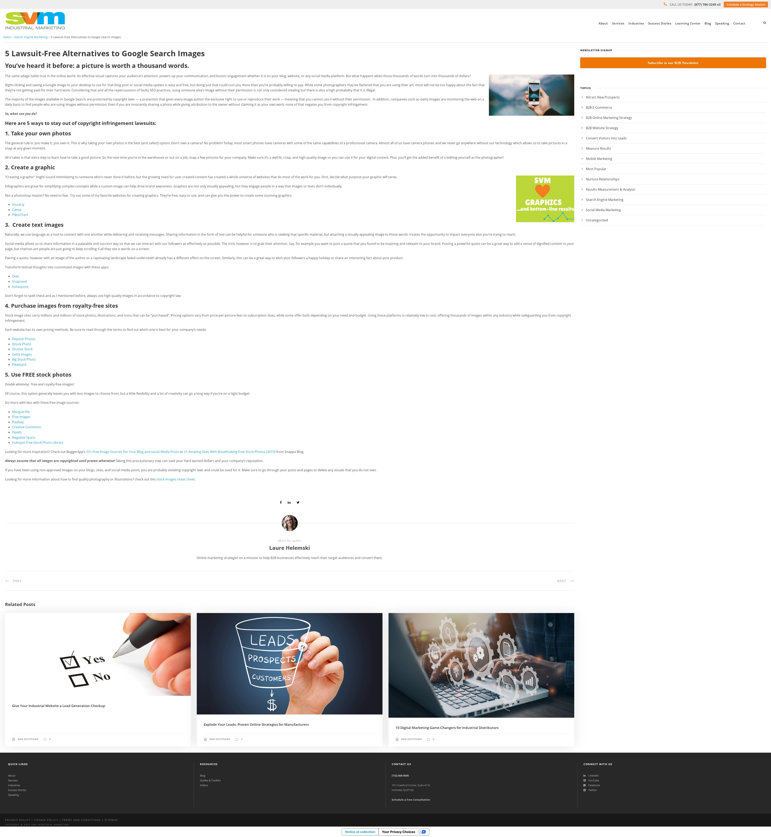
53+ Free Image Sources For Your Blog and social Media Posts (132, 452)
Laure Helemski (289, 547)
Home (7, 37)
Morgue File (21, 412)
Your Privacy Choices (398, 832)
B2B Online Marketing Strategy (609, 117)
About (603, 23)
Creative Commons (26, 427)
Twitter (592, 790)
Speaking (722, 23)
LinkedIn (593, 775)
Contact (739, 23)
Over (16, 276)
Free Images (21, 417)
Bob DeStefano (28, 739)
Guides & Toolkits (210, 780)
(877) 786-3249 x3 (707, 4)
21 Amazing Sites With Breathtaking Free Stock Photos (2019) (230, 452)
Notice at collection (360, 832)
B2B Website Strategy (602, 128)
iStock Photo (21, 344)
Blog (708, 23)
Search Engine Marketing (31, 37)
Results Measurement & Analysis (610, 189)
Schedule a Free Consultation (411, 799)
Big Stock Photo (24, 359)
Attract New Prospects (603, 97)
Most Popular (596, 169)
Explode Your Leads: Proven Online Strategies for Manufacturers (256, 724)
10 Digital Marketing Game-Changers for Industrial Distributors (447, 727)
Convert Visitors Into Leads (606, 138)
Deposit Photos (24, 339)
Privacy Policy (17, 820)
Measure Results (598, 148)
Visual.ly (18, 204)
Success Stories (659, 23)
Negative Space (23, 437)
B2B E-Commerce (599, 107)
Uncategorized (597, 220)
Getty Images (22, 354)
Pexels (17, 432)
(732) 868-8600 (400, 775)
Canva (16, 209)
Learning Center (688, 23)
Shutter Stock (22, 349)
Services (618, 23)
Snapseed (19, 281)
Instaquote (20, 286)
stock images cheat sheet (176, 479)
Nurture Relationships (602, 179)
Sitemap (111, 820)
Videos (204, 785)
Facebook (594, 785)
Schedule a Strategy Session (746, 4)
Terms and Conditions (81, 820)
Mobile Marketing (599, 158)
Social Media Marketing (603, 210)
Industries (636, 23)
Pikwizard (19, 364)
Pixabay (18, 422)
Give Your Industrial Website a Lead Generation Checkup (58, 705)
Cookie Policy (46, 820)
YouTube (593, 780)
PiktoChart (20, 215)
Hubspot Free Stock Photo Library (37, 442)
